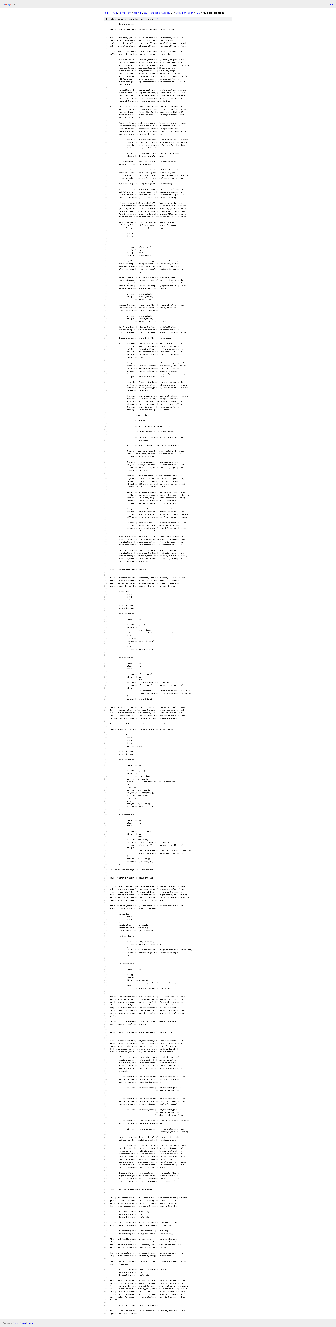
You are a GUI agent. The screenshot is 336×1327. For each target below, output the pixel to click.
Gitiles (15, 1323)
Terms (30, 1323)
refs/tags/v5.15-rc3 (160, 12)
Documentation (184, 12)
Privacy (23, 1323)
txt (325, 1323)
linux (106, 12)
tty (145, 12)
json (331, 1323)
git (129, 12)
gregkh (138, 12)
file (157, 19)
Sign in (330, 4)
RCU (198, 12)
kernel (122, 12)
